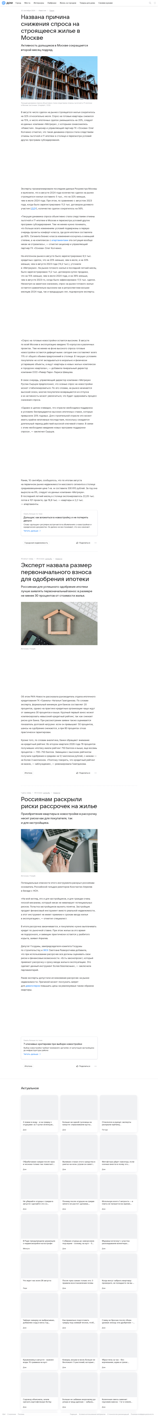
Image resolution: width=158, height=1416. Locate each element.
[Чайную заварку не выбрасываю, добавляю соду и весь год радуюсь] (39, 1311)
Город (51, 11)
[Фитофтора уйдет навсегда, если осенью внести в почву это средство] (118, 1153)
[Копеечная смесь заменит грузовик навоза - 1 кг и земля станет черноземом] (118, 1391)
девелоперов (33, 986)
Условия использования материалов (92, 1414)
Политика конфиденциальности (142, 1414)
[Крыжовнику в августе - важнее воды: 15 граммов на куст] (39, 1351)
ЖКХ (45, 950)
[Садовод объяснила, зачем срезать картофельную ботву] (39, 1391)
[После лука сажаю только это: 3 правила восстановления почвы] (79, 1272)
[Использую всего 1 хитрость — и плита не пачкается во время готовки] (118, 1193)
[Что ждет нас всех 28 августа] (39, 1272)
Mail (3, 1414)
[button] (59, 78)
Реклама (21, 1414)
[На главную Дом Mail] (9, 3)
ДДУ (33, 208)
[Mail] (3, 3)
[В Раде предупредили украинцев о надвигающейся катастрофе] (39, 1232)
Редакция (73, 1414)
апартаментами (59, 240)
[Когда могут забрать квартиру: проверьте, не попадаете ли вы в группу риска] (118, 1272)
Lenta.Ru (48, 559)
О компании (11, 1414)
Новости (58, 559)
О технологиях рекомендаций (118, 1414)
